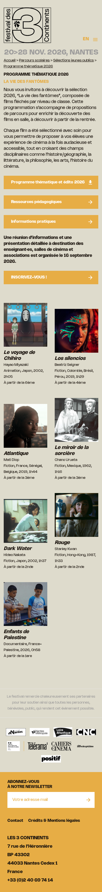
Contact (15, 821)
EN (86, 39)
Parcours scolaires (34, 60)
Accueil (10, 60)
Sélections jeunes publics (73, 60)
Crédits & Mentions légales (54, 821)
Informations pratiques (33, 221)
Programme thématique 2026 (28, 66)
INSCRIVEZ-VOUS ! (29, 277)
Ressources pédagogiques (36, 202)
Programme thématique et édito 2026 (48, 182)
